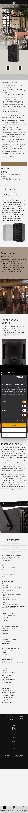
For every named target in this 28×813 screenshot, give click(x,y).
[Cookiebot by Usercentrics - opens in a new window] (17, 377)
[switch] (24, 406)
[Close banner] (25, 377)
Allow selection (14, 430)
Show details (20, 420)
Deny (14, 434)
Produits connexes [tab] (14, 551)
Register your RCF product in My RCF (21, 719)
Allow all (14, 425)
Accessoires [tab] (14, 547)
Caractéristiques (7, 75)
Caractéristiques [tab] (14, 540)
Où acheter (11, 38)
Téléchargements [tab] (14, 544)
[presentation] (2, 68)
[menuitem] (14, 759)
